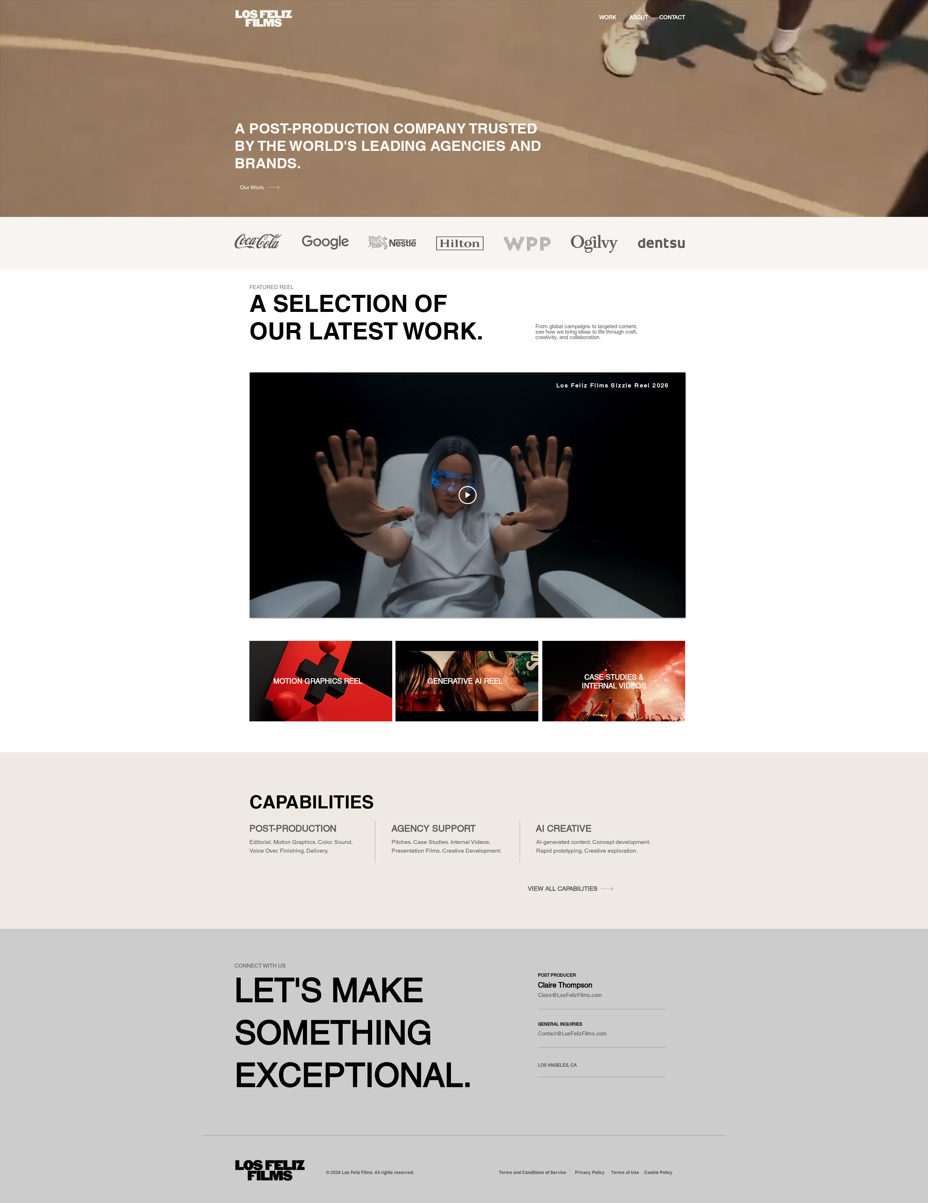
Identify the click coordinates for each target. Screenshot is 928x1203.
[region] (320, 681)
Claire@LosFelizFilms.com (570, 995)
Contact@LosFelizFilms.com (572, 1033)
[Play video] (468, 495)
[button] (532, 1172)
